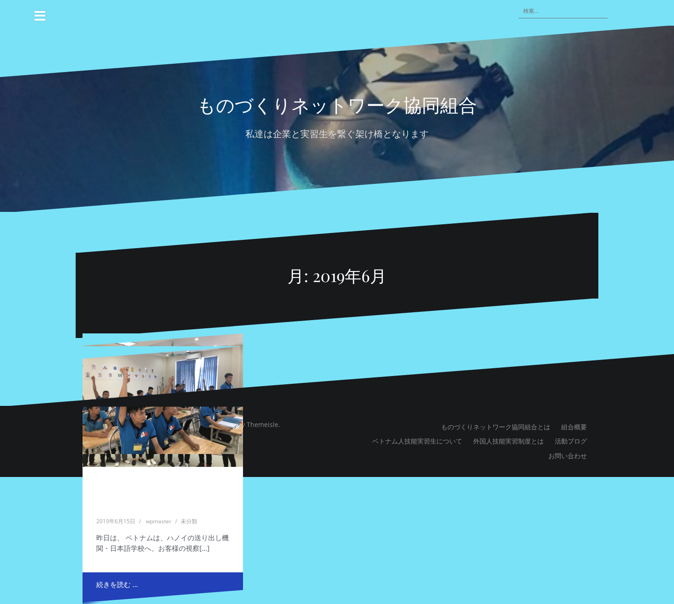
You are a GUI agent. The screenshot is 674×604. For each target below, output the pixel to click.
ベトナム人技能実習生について (417, 441)
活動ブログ (571, 441)
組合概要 (574, 426)
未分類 (189, 521)
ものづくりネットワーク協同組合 (337, 104)
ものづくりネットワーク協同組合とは (495, 426)
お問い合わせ (567, 455)
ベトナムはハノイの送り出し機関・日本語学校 (162, 488)
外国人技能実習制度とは (508, 441)
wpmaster (158, 521)
